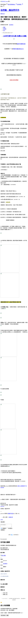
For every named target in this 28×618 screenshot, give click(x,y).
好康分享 (11, 517)
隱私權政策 (23, 598)
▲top (2, 519)
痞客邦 (9, 513)
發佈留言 (2, 529)
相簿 (4, 27)
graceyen (2, 506)
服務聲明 (14, 599)
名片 (4, 30)
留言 (12, 513)
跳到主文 (3, 13)
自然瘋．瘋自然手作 (10, 10)
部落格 (4, 28)
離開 (7, 615)
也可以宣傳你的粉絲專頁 (4, 576)
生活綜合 (11, 24)
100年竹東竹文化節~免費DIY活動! (15, 36)
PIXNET (6, 598)
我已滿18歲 (3, 615)
